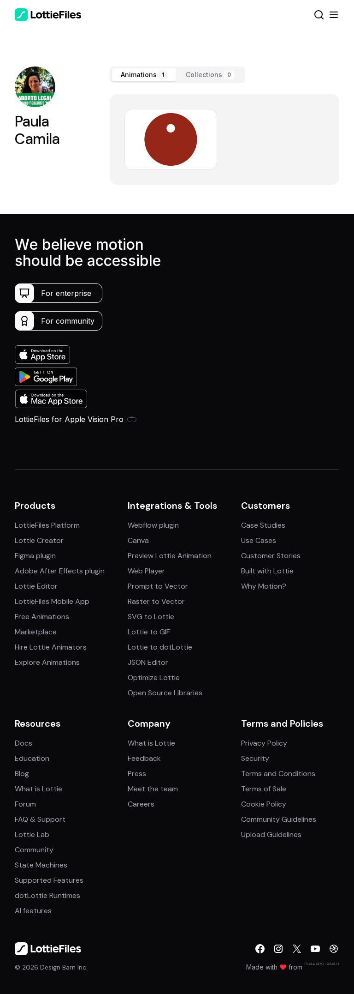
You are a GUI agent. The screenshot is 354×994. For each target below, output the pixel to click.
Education (32, 758)
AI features (33, 911)
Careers (141, 804)
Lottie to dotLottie (160, 647)
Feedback (144, 758)
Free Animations (42, 616)
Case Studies (263, 525)
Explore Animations (47, 662)
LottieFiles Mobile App (52, 601)
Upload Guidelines (271, 834)
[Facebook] (260, 948)
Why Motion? (263, 586)
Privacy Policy (264, 743)
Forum (25, 804)
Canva (138, 540)
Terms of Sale (263, 789)
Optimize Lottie (154, 677)
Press (137, 773)
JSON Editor (148, 662)
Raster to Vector (156, 601)
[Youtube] (315, 948)
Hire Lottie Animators (51, 647)
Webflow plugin (153, 525)
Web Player (146, 571)
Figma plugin (35, 555)
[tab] (144, 74)
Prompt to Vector (158, 586)
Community (34, 850)
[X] (296, 948)
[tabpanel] (224, 139)
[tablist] (177, 74)
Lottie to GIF (149, 632)
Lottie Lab (32, 834)
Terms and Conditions (278, 773)
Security (255, 758)
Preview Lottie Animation (170, 555)
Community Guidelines (278, 819)
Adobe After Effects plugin (60, 571)
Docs (23, 743)
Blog (22, 773)
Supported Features (49, 880)
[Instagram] (278, 948)
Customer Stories (271, 555)
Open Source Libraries (165, 693)
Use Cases (258, 540)
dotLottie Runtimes (47, 895)
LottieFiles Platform (47, 525)
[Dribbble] (333, 948)
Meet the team (153, 789)
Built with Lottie (267, 571)
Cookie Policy (263, 804)
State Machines (41, 865)
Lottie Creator (39, 540)
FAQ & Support (40, 819)
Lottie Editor (36, 586)
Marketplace (36, 632)
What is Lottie (38, 789)
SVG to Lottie (151, 616)
